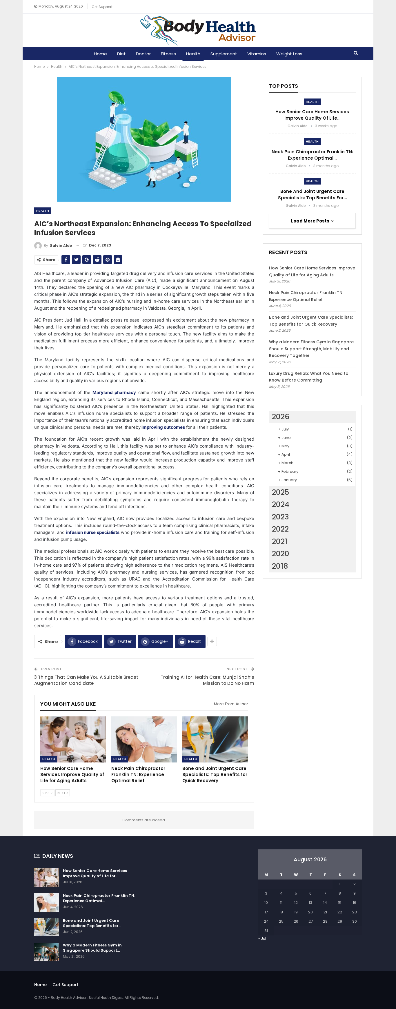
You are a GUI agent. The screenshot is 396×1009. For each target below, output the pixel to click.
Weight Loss (289, 54)
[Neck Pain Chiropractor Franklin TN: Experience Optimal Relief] (144, 739)
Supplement (223, 54)
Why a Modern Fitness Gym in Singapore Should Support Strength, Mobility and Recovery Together (311, 349)
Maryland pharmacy (113, 392)
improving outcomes (163, 427)
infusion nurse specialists (93, 532)
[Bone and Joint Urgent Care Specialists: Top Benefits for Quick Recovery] (215, 739)
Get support (102, 6)
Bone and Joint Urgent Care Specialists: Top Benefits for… (312, 194)
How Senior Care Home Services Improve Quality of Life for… (95, 873)
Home (100, 54)
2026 (280, 417)
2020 (280, 554)
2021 (279, 542)
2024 (280, 504)
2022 (280, 529)
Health (193, 54)
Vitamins (256, 54)
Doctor (143, 54)
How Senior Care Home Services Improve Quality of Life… (312, 115)
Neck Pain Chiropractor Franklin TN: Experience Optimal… (312, 155)
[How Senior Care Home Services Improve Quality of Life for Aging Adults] (73, 739)
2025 (280, 492)
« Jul (262, 938)
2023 (280, 517)
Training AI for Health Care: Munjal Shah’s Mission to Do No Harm (207, 680)
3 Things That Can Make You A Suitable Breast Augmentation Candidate (86, 680)
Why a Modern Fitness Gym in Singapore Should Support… (92, 947)
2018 (280, 566)
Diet (121, 54)
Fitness (168, 54)
